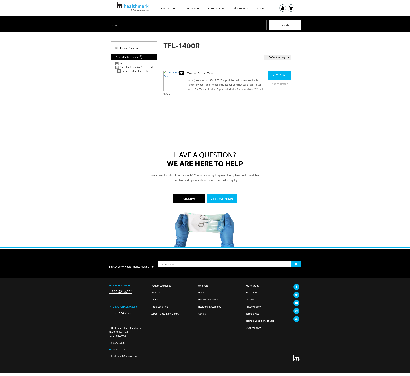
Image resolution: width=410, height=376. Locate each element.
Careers (250, 299)
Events (154, 299)
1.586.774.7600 (120, 312)
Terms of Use (252, 313)
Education (239, 8)
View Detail (280, 74)
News (201, 292)
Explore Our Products (222, 198)
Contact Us (189, 198)
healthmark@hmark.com (124, 356)
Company (190, 8)
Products (166, 8)
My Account (252, 285)
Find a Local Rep (159, 306)
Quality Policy (253, 327)
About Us (155, 292)
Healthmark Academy (209, 306)
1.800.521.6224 (120, 291)
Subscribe (296, 264)
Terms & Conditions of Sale (260, 320)
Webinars (203, 285)
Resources (214, 8)
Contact (262, 8)
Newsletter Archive (208, 299)
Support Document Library (165, 313)
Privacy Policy (253, 306)
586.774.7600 (118, 342)
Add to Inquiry (280, 84)
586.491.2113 (118, 349)
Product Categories (161, 285)
